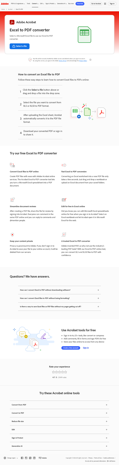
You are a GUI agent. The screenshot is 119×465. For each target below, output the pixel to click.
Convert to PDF (18, 413)
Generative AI (61, 3)
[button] (105, 4)
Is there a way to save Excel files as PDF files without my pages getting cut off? (50, 306)
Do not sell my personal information (95, 461)
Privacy (91, 458)
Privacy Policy (83, 61)
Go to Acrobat (96, 4)
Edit (41, 3)
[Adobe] (5, 3)
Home (3, 9)
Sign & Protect (50, 3)
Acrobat (10, 9)
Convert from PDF (19, 405)
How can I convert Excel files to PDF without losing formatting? (45, 298)
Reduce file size (18, 421)
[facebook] (22, 458)
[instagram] (26, 458)
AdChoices (112, 461)
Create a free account (70, 348)
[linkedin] (34, 458)
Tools (28, 3)
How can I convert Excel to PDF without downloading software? (45, 290)
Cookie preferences (108, 458)
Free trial (80, 4)
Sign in (112, 4)
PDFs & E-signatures (17, 3)
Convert (34, 3)
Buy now (71, 3)
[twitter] (30, 458)
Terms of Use (62, 61)
